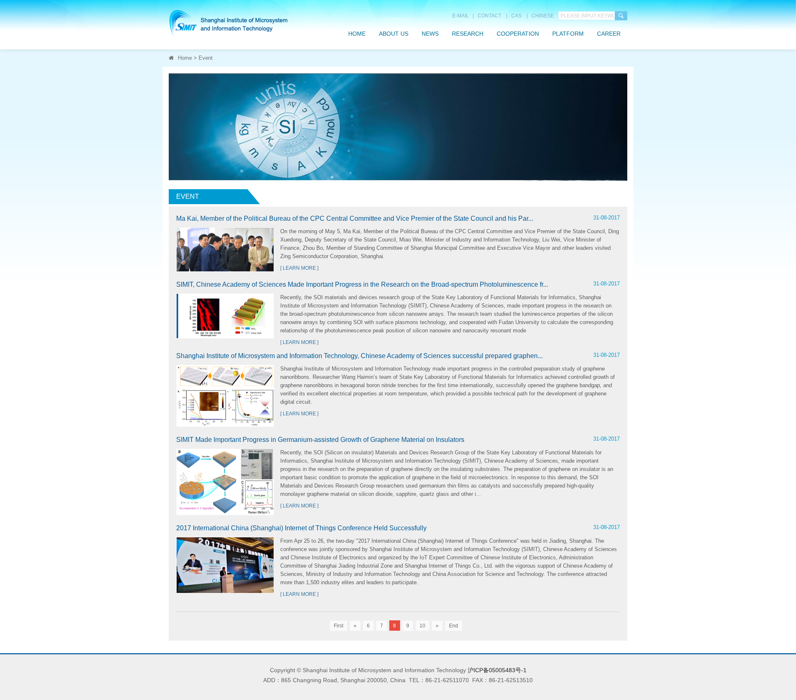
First (338, 626)
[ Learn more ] (299, 268)
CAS (516, 16)
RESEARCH (467, 33)
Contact (489, 16)
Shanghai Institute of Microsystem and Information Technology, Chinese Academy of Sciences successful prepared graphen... (359, 355)
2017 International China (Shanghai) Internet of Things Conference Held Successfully (301, 528)
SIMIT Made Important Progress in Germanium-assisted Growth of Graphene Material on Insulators (320, 439)
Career (609, 33)
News (430, 33)
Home (357, 33)
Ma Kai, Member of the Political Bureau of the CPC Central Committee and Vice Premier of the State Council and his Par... (354, 218)
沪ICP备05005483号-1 (497, 670)
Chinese (542, 16)
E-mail (460, 16)
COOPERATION (518, 33)
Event (206, 58)
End (453, 626)
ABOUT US (393, 33)
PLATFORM (568, 33)
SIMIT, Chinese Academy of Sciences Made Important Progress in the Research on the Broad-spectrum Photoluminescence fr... (362, 284)
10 (422, 626)
